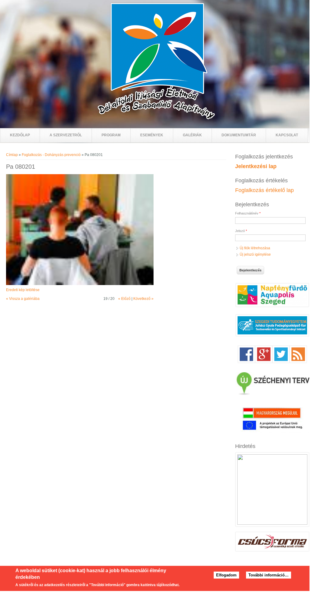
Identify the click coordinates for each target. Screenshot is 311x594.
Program (111, 135)
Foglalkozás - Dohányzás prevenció (51, 155)
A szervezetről (66, 135)
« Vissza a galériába (23, 299)
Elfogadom (226, 575)
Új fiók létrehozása (255, 248)
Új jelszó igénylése (255, 254)
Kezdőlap (20, 135)
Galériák (192, 135)
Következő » (143, 299)
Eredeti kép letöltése (23, 290)
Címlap (12, 155)
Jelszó (241, 231)
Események (151, 135)
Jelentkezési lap (256, 166)
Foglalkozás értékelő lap (264, 190)
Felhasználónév (248, 213)
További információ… (268, 575)
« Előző (124, 299)
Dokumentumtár (239, 135)
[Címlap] (156, 118)
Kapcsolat (287, 135)
